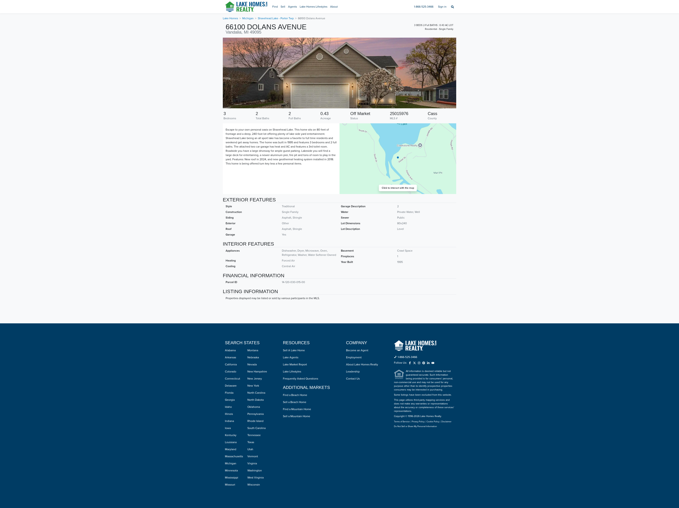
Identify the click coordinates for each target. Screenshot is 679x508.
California (231, 364)
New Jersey (254, 378)
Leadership (353, 371)
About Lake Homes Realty (362, 364)
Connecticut (232, 378)
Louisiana (231, 442)
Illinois (229, 414)
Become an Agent (357, 350)
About (334, 6)
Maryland (230, 449)
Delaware (231, 385)
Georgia (230, 400)
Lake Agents (290, 357)
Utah (250, 449)
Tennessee (254, 435)
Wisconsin (253, 484)
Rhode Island (255, 421)
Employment (354, 357)
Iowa (228, 428)
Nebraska (253, 357)
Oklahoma (253, 407)
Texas (250, 442)
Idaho (228, 407)
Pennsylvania (255, 414)
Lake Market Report (295, 364)
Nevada (252, 364)
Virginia (252, 463)
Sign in (442, 6)
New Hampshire (257, 371)
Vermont (252, 456)
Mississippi (231, 477)
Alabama (230, 350)
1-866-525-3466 (423, 6)
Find (275, 6)
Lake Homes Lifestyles (313, 6)
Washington (254, 470)
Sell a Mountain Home (296, 416)
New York (253, 385)
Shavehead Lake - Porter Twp (276, 18)
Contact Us (353, 378)
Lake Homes (230, 18)
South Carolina (256, 428)
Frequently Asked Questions (300, 378)
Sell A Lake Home (294, 350)
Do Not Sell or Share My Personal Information (415, 426)
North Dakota (255, 400)
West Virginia (255, 477)
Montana (252, 350)
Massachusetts (234, 456)
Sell (283, 6)
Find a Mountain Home (297, 409)
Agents (292, 6)
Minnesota (231, 470)
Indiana (229, 421)
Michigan (248, 18)
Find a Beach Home (295, 395)
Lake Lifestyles (292, 371)
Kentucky (230, 435)
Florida (229, 393)
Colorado (230, 371)
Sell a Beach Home (294, 402)
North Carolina (256, 393)
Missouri (230, 484)
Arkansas (230, 357)
